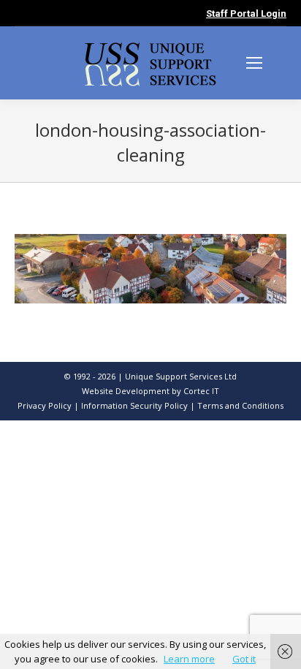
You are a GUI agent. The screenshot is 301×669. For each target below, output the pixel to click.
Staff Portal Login (246, 13)
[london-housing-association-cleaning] (150, 268)
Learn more (189, 658)
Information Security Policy (134, 405)
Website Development (127, 390)
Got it (244, 658)
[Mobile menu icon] (254, 62)
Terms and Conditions (240, 405)
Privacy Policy (45, 405)
